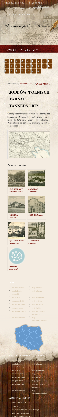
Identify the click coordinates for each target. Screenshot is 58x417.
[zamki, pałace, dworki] (29, 23)
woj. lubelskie (37, 287)
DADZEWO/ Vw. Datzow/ (21, 403)
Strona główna (15, 3)
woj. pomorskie (17, 308)
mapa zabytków (15, 8)
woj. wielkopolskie (18, 317)
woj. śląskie (36, 308)
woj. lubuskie (37, 291)
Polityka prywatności (19, 14)
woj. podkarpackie (18, 304)
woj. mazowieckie (18, 301)
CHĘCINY (16, 406)
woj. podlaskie (37, 304)
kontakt (34, 8)
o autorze (35, 3)
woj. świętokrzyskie (19, 311)
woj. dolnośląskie (18, 287)
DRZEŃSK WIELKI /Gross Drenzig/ (25, 410)
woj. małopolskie (38, 297)
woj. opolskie (37, 301)
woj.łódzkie (16, 297)
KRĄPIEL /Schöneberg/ (20, 413)
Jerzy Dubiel (43, 83)
